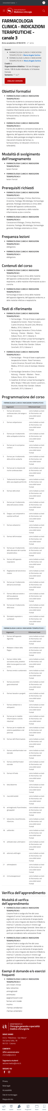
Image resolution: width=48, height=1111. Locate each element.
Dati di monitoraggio (10, 1094)
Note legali (6, 1085)
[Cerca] (43, 10)
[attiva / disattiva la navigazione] (4, 10)
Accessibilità (7, 1090)
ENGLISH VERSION (15, 80)
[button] (16, 3)
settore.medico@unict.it (12, 1063)
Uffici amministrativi (11, 1052)
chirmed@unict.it (9, 1054)
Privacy (5, 1081)
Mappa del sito (8, 1099)
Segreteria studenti (10, 1060)
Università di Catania (9, 3)
